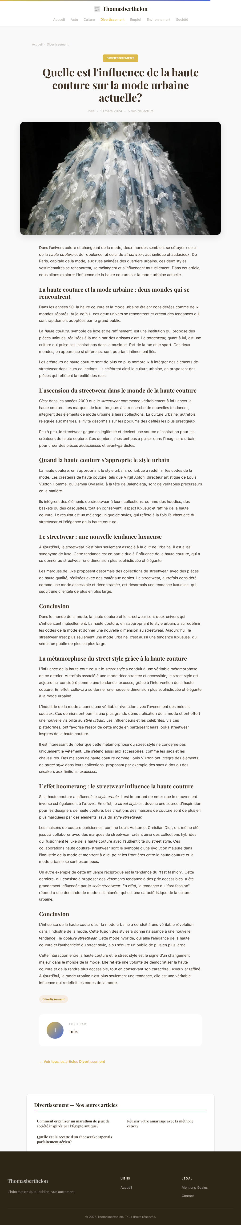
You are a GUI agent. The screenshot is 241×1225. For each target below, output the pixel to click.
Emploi (135, 19)
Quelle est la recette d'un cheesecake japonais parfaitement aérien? (74, 1139)
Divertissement (112, 19)
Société (182, 19)
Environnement (158, 19)
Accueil (59, 19)
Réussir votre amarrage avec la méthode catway (160, 1123)
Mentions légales (195, 1187)
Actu (74, 19)
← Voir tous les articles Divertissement (72, 1061)
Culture (89, 19)
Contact (188, 1196)
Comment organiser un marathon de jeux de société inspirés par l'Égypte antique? (73, 1123)
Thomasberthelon (121, 8)
